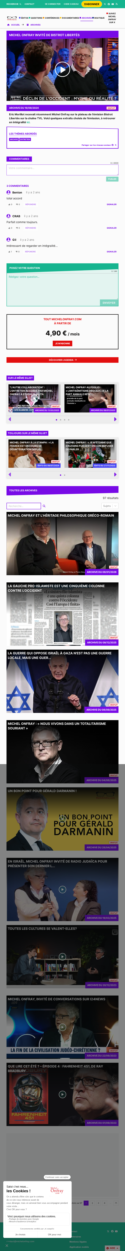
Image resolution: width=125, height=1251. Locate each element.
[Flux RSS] (116, 4)
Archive (14, 139)
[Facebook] (109, 4)
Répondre (30, 204)
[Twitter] (105, 4)
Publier (112, 179)
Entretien (25, 139)
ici (28, 122)
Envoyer (109, 302)
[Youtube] (113, 4)
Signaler (112, 204)
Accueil (15, 25)
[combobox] (103, 506)
